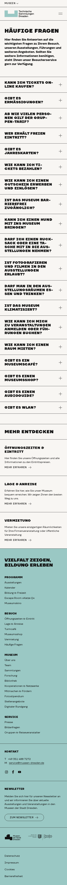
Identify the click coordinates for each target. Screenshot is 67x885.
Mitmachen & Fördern (18, 691)
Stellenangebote (14, 701)
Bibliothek (11, 681)
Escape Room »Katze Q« (20, 598)
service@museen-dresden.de (26, 763)
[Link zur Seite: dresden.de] (40, 837)
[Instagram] (6, 773)
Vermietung (12, 639)
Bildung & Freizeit (15, 593)
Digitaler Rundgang (16, 706)
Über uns (10, 660)
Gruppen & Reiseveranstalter (22, 732)
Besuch (11, 613)
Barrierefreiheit (14, 876)
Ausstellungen (13, 582)
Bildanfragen (12, 727)
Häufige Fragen (14, 644)
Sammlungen (12, 670)
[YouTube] (19, 773)
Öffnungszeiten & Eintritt (19, 618)
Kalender (10, 587)
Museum (11, 655)
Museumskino (13, 603)
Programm (14, 577)
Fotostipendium (14, 696)
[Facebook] (13, 773)
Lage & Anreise (14, 624)
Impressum (12, 862)
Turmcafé (10, 629)
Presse (9, 722)
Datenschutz (12, 856)
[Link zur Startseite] (20, 13)
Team (8, 665)
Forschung (11, 675)
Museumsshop (13, 634)
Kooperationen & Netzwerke (22, 686)
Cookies (10, 869)
